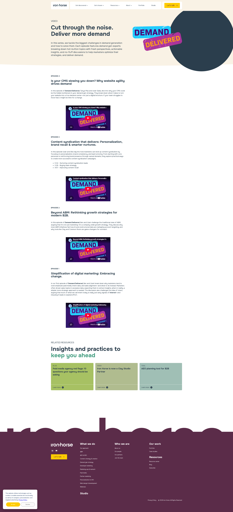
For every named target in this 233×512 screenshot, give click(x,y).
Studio (84, 493)
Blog (150, 464)
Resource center (154, 461)
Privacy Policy (23, 500)
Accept (13, 504)
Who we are (122, 444)
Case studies (153, 451)
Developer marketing (86, 466)
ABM (81, 452)
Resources (155, 457)
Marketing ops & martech (87, 469)
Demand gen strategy (86, 462)
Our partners (118, 455)
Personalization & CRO (87, 480)
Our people (118, 451)
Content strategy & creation (88, 459)
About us (117, 448)
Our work (155, 444)
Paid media (83, 473)
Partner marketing (85, 476)
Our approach (84, 448)
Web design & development (88, 483)
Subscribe (152, 468)
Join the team (119, 458)
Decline (28, 504)
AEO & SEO (83, 455)
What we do (87, 444)
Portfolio (152, 448)
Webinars (83, 487)
